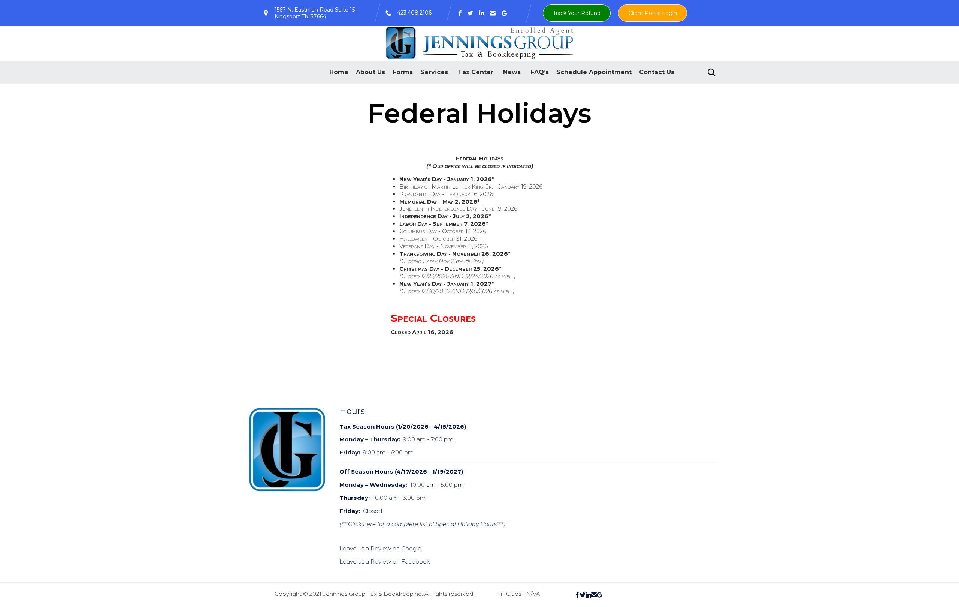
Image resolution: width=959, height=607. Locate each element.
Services (434, 72)
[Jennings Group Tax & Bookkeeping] (479, 43)
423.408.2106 (414, 12)
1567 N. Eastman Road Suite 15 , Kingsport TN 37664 (316, 13)
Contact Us (656, 72)
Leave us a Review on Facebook (384, 561)
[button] (577, 13)
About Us (370, 72)
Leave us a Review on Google (380, 548)
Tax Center (475, 72)
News (512, 72)
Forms (403, 72)
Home (338, 72)
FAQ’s (539, 72)
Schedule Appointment (594, 72)
